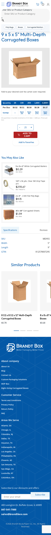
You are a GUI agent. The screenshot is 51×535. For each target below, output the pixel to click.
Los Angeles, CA (8, 451)
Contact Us (6, 375)
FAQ (3, 413)
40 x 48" (28, 210)
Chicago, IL (6, 430)
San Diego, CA (7, 469)
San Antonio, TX (8, 464)
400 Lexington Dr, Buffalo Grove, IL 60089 (21, 505)
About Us (5, 366)
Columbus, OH (7, 477)
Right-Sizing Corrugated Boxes (15, 388)
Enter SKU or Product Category (16, 9)
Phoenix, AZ (6, 460)
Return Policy (7, 409)
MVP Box (5, 384)
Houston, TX (6, 443)
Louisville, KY (7, 473)
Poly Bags (9, 27)
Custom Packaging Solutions (14, 379)
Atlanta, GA (6, 425)
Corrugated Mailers (35, 27)
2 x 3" (27, 196)
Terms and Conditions (11, 400)
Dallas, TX (5, 438)
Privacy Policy (7, 404)
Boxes (20, 27)
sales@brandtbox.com (14, 514)
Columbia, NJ (7, 434)
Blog (3, 371)
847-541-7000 (8, 509)
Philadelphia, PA (8, 456)
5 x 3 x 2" (31, 166)
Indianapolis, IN (8, 447)
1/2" (30, 182)
